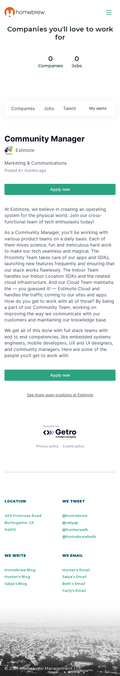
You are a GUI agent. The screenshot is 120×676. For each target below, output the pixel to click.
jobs (49, 108)
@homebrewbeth (79, 537)
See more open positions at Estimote (60, 394)
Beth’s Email (73, 584)
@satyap (70, 523)
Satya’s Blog (15, 584)
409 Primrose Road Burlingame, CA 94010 (22, 523)
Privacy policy (47, 446)
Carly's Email (74, 591)
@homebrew (74, 516)
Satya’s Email (74, 577)
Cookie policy (73, 446)
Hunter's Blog (17, 577)
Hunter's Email (76, 570)
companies (23, 108)
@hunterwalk (75, 530)
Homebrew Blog (19, 570)
